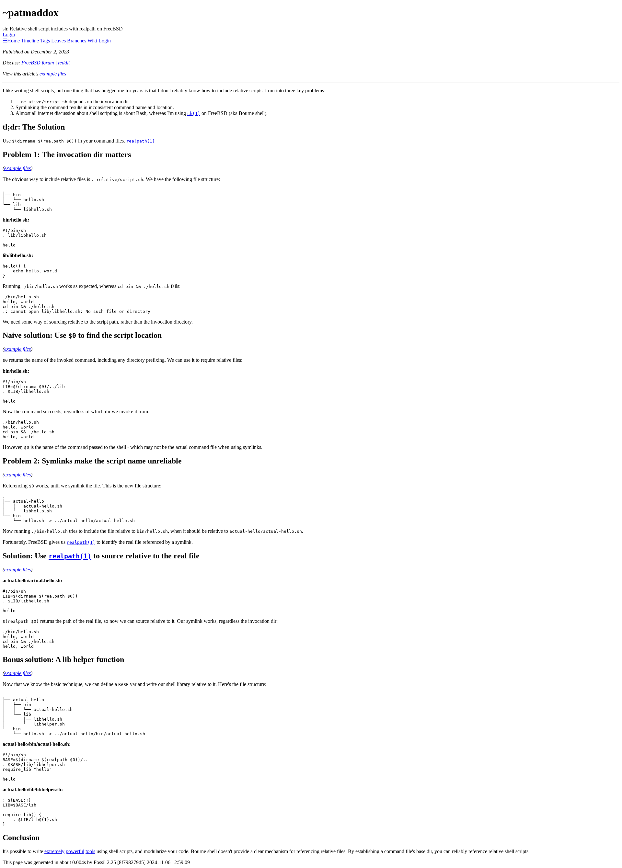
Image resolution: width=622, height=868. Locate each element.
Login (9, 34)
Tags (45, 40)
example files (53, 73)
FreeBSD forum (37, 62)
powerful (75, 851)
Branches (76, 40)
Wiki (92, 40)
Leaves (58, 40)
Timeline (30, 40)
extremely (54, 851)
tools (90, 851)
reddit (64, 62)
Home (13, 40)
